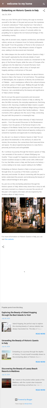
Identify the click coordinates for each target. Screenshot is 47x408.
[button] (44, 11)
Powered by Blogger (24, 400)
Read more (40, 334)
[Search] (44, 4)
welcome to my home (19, 3)
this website (9, 239)
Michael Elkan (28, 404)
